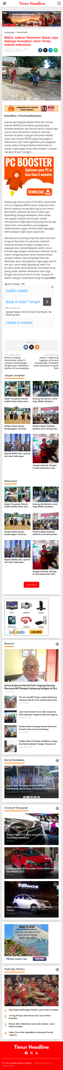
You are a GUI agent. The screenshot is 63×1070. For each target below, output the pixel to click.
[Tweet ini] (45, 50)
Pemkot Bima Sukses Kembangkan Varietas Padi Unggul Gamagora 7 (16, 427)
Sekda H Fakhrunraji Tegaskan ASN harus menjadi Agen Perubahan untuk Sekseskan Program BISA (46, 362)
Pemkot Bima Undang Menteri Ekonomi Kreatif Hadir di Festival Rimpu (37, 727)
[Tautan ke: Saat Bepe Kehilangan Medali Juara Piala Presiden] (31, 990)
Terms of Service (42, 1063)
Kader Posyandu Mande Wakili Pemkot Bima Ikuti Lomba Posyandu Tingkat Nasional (16, 400)
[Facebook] (26, 347)
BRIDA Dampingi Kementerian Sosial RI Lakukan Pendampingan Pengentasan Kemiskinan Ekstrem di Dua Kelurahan (16, 362)
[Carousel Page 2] (28, 797)
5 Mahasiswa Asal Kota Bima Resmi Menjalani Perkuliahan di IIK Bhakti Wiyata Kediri (30, 787)
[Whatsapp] (55, 50)
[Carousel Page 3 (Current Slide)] (31, 797)
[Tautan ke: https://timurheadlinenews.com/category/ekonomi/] (57, 644)
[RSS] (37, 347)
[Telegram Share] (50, 50)
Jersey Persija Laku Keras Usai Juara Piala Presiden (29, 1016)
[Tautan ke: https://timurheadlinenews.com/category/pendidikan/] (57, 760)
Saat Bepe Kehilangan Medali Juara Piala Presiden (33, 1010)
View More (31, 584)
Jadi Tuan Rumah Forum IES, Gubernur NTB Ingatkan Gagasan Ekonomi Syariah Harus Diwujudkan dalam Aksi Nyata (38, 713)
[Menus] (4, 3)
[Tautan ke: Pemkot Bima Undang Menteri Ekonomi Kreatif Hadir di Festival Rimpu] (10, 731)
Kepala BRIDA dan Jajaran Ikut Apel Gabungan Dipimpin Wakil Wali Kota (17, 454)
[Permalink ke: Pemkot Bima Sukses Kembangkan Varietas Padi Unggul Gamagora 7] (17, 415)
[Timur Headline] (32, 3)
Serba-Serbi (8, 51)
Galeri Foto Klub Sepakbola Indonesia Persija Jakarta (31, 1033)
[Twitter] (31, 347)
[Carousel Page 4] (35, 797)
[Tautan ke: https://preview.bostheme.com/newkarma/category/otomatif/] (57, 808)
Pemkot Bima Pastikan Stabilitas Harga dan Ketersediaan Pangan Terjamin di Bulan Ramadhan (38, 742)
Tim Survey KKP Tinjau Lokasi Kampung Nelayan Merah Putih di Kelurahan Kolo (38, 698)
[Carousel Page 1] (24, 797)
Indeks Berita (8, 1066)
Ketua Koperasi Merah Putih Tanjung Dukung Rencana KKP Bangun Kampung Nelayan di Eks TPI (30, 687)
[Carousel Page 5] (38, 797)
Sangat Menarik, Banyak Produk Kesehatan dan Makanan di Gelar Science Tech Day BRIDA (45, 466)
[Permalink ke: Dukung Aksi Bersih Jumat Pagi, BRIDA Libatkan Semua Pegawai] (46, 388)
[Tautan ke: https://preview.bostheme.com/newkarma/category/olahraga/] (57, 969)
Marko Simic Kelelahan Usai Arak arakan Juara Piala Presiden (32, 1025)
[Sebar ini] (40, 50)
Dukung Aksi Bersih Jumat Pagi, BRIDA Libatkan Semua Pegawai (45, 400)
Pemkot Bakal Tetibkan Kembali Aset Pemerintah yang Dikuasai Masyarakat (45, 427)
